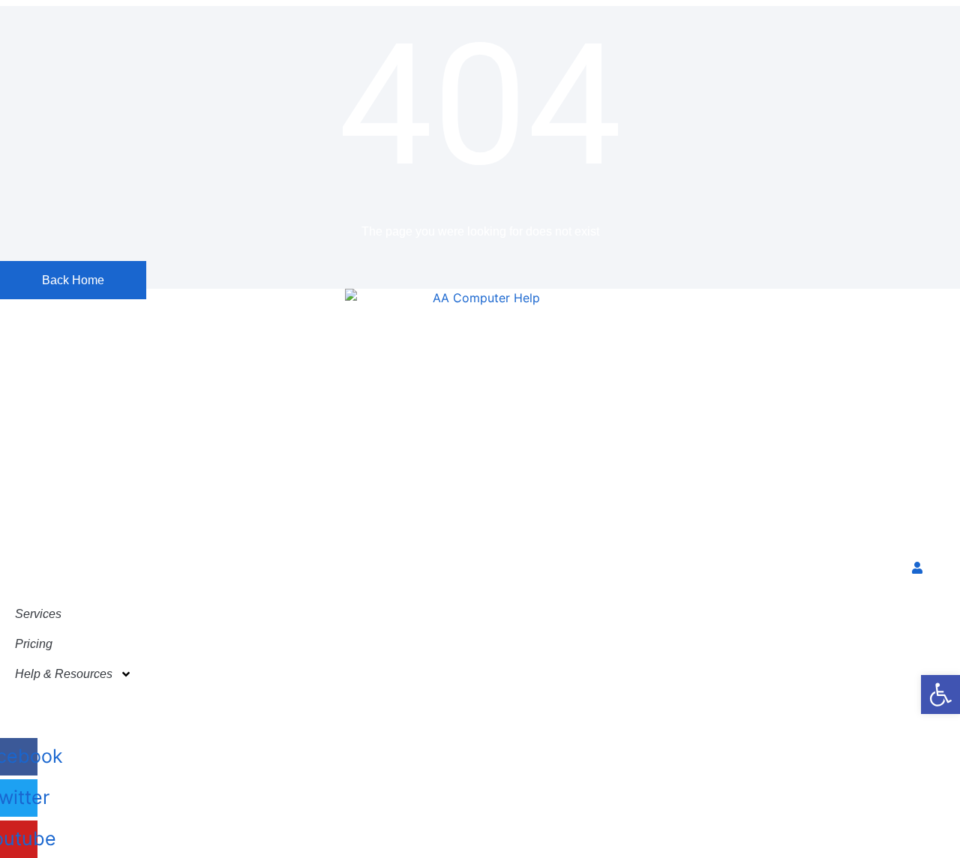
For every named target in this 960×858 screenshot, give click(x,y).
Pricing (33, 644)
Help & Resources (63, 674)
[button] (940, 694)
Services (38, 614)
